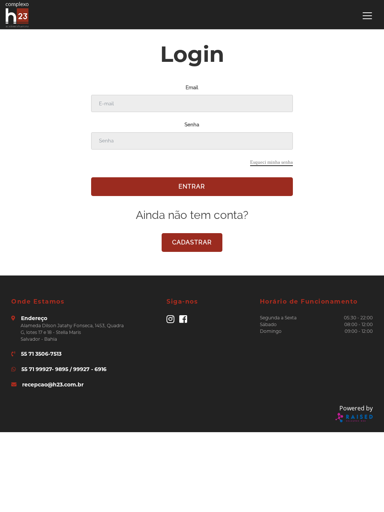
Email (192, 87)
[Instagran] (170, 320)
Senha (191, 124)
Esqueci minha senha (271, 162)
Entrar (191, 186)
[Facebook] (183, 320)
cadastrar (192, 242)
